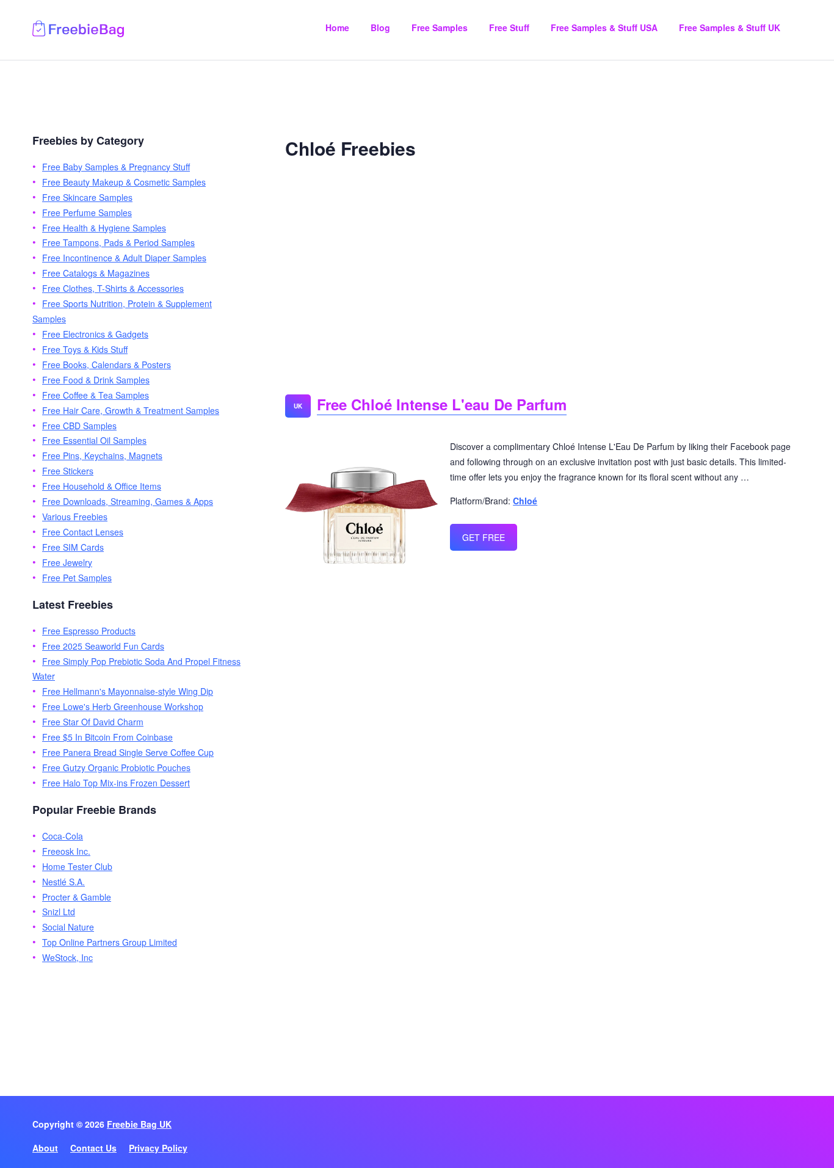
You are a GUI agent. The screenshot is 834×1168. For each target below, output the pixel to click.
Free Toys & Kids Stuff (85, 349)
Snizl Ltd (58, 911)
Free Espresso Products (89, 631)
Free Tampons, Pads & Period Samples (118, 242)
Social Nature (68, 927)
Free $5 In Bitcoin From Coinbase (107, 737)
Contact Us (93, 1148)
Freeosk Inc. (66, 851)
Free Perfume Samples (87, 212)
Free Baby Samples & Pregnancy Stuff (116, 167)
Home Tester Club (77, 866)
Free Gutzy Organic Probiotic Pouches (116, 767)
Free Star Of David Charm (92, 722)
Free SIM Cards (73, 547)
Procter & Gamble (76, 897)
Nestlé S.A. (63, 882)
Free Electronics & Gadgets (95, 334)
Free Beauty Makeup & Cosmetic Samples (124, 182)
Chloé (525, 501)
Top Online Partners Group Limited (109, 942)
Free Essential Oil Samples (94, 440)
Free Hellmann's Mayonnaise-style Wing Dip (127, 691)
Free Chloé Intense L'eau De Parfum (442, 404)
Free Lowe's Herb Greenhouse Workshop (122, 706)
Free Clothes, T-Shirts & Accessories (113, 288)
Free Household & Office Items (101, 486)
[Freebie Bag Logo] (78, 33)
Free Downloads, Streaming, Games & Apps (127, 501)
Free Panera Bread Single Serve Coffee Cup (128, 752)
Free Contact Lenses (82, 532)
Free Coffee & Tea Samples (95, 395)
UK (298, 406)
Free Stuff (509, 27)
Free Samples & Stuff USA (604, 27)
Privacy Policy (158, 1148)
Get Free (483, 537)
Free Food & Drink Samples (96, 380)
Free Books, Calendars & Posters (106, 364)
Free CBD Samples (79, 425)
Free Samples (440, 27)
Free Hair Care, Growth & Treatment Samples (130, 410)
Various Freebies (74, 516)
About (45, 1148)
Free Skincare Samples (87, 197)
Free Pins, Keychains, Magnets (102, 455)
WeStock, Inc (67, 957)
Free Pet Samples (77, 577)
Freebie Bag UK (139, 1124)
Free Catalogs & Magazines (96, 273)
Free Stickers (67, 471)
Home (337, 27)
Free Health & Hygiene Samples (104, 228)
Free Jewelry (67, 562)
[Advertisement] (543, 272)
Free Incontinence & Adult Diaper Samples (124, 258)
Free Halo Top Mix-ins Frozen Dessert (116, 783)
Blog (380, 27)
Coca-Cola (62, 836)
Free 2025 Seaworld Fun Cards (103, 646)
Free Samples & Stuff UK (729, 27)
